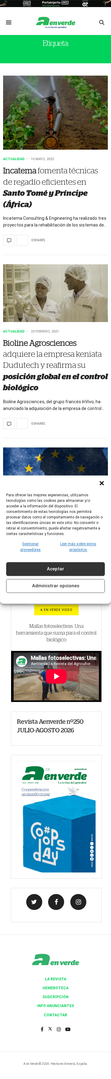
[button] (102, 483)
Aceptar (55, 569)
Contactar (55, 1015)
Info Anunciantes (55, 1006)
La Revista (55, 979)
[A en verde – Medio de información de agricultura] (55, 22)
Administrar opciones (55, 586)
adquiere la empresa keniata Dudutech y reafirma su (55, 365)
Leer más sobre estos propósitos (78, 547)
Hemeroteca (55, 988)
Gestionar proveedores (30, 547)
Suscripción (55, 997)
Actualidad (14, 159)
